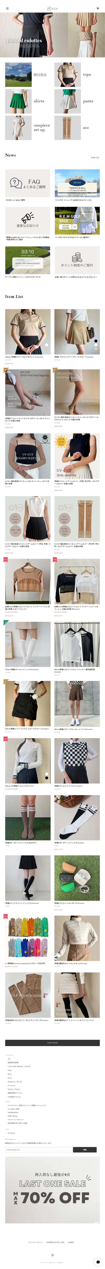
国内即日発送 (13, 1063)
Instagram (11, 1133)
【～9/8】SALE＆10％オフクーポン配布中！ (73, 237)
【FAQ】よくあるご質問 (15, 200)
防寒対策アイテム (15, 1093)
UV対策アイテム (14, 1097)
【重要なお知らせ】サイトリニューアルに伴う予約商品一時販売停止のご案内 (27, 238)
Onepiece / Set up (15, 1082)
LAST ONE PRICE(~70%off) (19, 1066)
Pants (10, 1078)
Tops (10, 1070)
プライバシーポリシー (16, 1120)
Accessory (11, 1085)
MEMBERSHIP (13, 1113)
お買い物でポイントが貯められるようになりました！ (76, 277)
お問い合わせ (13, 1116)
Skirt (10, 1074)
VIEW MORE (52, 1043)
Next (103, 33)
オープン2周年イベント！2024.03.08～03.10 (22, 277)
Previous (2, 33)
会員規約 (71, 1242)
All (9, 1059)
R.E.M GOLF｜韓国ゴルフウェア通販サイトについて (27, 1105)
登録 (85, 1150)
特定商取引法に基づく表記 (18, 1123)
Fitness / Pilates (14, 1089)
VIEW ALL (95, 158)
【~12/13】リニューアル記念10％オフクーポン (73, 200)
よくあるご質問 (13, 1109)
